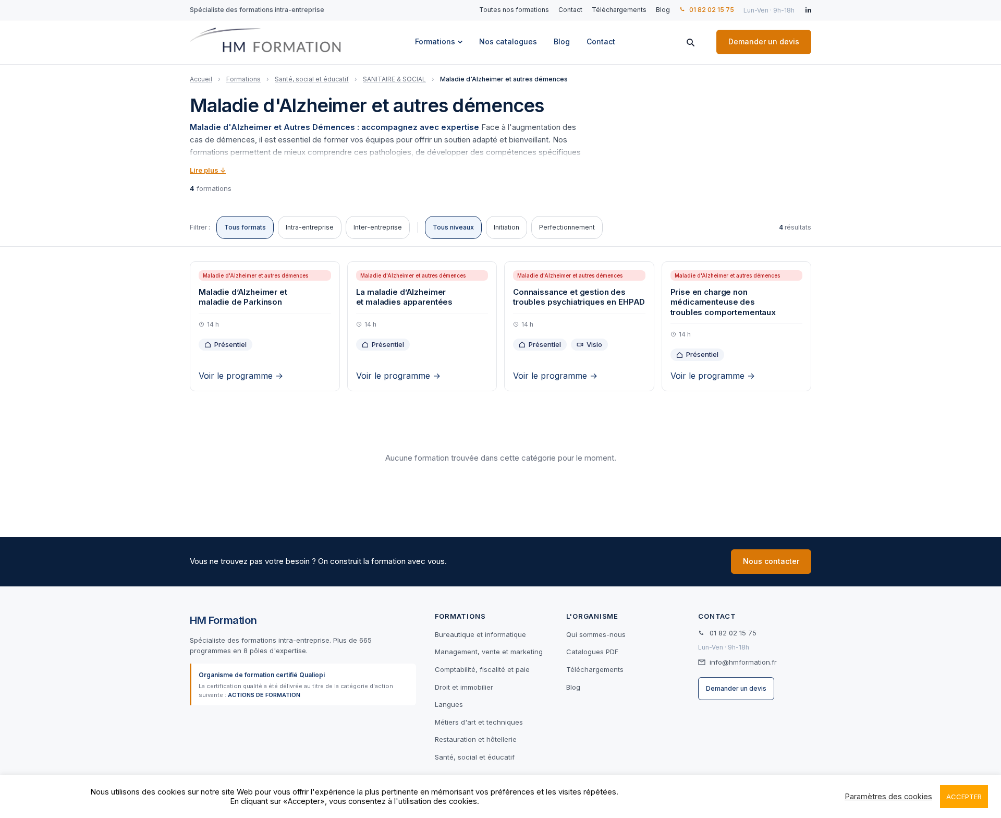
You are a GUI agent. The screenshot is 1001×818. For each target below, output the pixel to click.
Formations (435, 41)
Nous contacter (771, 561)
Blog (663, 10)
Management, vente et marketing (489, 651)
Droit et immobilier (464, 687)
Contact (570, 10)
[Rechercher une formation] (690, 42)
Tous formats (245, 227)
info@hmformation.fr (743, 662)
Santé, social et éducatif (312, 79)
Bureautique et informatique (480, 634)
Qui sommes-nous (596, 634)
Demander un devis (763, 41)
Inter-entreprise (377, 227)
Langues (449, 704)
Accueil (201, 79)
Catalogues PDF (592, 651)
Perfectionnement (567, 227)
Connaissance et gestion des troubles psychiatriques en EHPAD (579, 297)
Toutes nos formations (514, 10)
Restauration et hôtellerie (476, 739)
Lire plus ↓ (208, 170)
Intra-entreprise (310, 227)
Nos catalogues (508, 41)
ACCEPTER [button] (964, 796)
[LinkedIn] (807, 10)
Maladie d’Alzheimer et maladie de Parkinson (243, 297)
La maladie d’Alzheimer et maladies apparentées (404, 297)
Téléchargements (619, 10)
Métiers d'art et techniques (479, 722)
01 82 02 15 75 (711, 10)
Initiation (506, 227)
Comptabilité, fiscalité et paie (482, 669)
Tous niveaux (453, 227)
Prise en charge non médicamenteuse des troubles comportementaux (723, 302)
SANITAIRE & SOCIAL (394, 79)
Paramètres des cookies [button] (888, 796)
